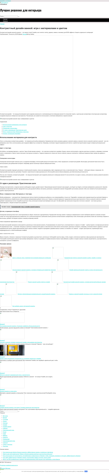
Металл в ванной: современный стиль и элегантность (15, 375)
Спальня (5, 442)
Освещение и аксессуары (10, 128)
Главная (5, 19)
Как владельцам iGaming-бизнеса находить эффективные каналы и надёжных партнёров (28, 452)
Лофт (4, 433)
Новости (5, 21)
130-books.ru (3, 4)
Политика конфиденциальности (9, 465)
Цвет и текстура (7, 126)
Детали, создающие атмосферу (11, 133)
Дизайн (5, 425)
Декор (5, 421)
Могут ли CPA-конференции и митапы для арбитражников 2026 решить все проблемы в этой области (31, 459)
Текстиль (5, 446)
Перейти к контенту (5, 1)
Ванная (25, 34)
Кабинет (5, 428)
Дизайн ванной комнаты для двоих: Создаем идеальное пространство (19, 407)
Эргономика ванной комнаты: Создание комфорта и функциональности (20, 326)
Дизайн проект (7, 426)
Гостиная (5, 419)
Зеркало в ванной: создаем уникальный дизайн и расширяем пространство (21, 342)
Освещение (6, 439)
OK (86, 471)
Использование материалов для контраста (15, 124)
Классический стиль (8, 430)
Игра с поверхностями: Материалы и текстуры (16, 132)
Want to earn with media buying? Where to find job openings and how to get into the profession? (27, 454)
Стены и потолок (7, 444)
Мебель (5, 435)
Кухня (4, 432)
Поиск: (2, 16)
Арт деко (5, 416)
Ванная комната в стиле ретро (8, 391)
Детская (5, 423)
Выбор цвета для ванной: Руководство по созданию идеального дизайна (20, 358)
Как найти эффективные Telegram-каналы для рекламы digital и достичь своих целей (27, 457)
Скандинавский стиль (9, 441)
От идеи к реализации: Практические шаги (15, 130)
